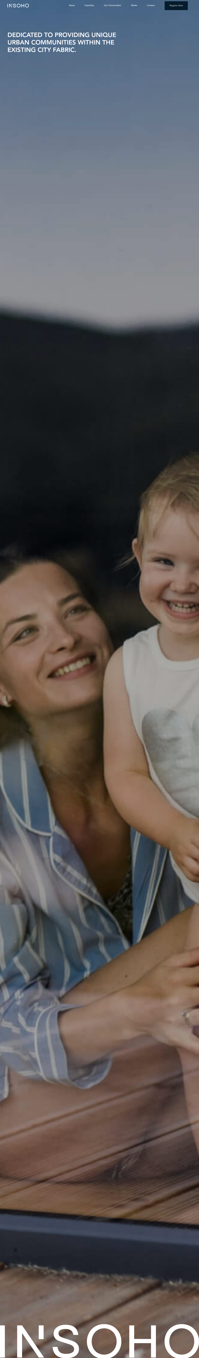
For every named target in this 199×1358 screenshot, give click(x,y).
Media (134, 5)
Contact (151, 5)
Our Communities (112, 5)
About (72, 5)
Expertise (89, 5)
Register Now (176, 6)
